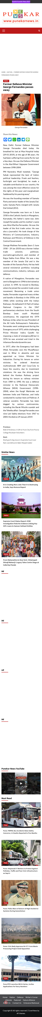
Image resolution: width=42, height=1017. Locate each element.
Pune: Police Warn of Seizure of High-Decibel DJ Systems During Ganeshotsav (20, 910)
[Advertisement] (21, 52)
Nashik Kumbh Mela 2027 (21, 1)
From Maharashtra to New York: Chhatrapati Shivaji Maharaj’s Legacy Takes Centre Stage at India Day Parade (21, 562)
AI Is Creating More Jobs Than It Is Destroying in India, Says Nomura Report (20, 485)
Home (5, 997)
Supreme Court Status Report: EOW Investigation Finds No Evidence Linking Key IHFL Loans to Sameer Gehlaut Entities (20, 523)
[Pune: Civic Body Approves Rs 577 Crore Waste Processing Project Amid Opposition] (21, 931)
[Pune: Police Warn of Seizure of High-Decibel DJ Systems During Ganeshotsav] (21, 893)
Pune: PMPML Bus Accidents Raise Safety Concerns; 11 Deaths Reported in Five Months (20, 832)
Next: (19, 440)
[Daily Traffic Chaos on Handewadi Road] (21, 783)
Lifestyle (8, 1000)
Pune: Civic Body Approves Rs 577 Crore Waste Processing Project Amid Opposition (20, 947)
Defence (20, 997)
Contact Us (17, 1003)
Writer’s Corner (32, 997)
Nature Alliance (29, 1000)
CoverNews (32, 1010)
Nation (6, 81)
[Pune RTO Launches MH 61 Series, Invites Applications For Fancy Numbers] (21, 968)
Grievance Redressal (31, 1003)
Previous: (21, 430)
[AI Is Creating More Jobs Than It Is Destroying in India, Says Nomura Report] (21, 469)
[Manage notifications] (6, 1002)
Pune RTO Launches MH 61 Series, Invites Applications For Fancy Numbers (18, 985)
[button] (3, 30)
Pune (5, 825)
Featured (17, 1000)
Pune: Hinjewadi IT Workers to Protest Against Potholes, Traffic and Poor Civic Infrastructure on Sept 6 (20, 870)
